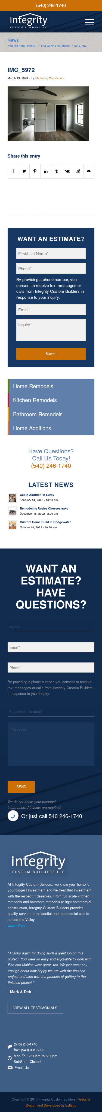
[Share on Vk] (67, 171)
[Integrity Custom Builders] (42, 21)
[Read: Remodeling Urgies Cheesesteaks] (12, 511)
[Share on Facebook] (13, 171)
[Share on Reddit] (78, 171)
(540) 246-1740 (51, 5)
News (13, 40)
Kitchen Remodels (35, 400)
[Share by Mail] (89, 171)
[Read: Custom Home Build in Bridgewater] (12, 525)
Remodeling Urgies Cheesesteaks (44, 508)
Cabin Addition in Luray (37, 495)
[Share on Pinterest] (35, 171)
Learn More (16, 925)
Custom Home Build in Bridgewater (45, 522)
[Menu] (86, 21)
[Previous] (76, 955)
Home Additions (32, 428)
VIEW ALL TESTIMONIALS (35, 1007)
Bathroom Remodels (38, 414)
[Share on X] (24, 171)
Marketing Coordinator (49, 78)
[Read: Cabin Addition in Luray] (12, 498)
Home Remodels (33, 386)
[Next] (89, 955)
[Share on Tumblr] (56, 171)
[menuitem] (51, 5)
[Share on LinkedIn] (46, 171)
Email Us (21, 1067)
